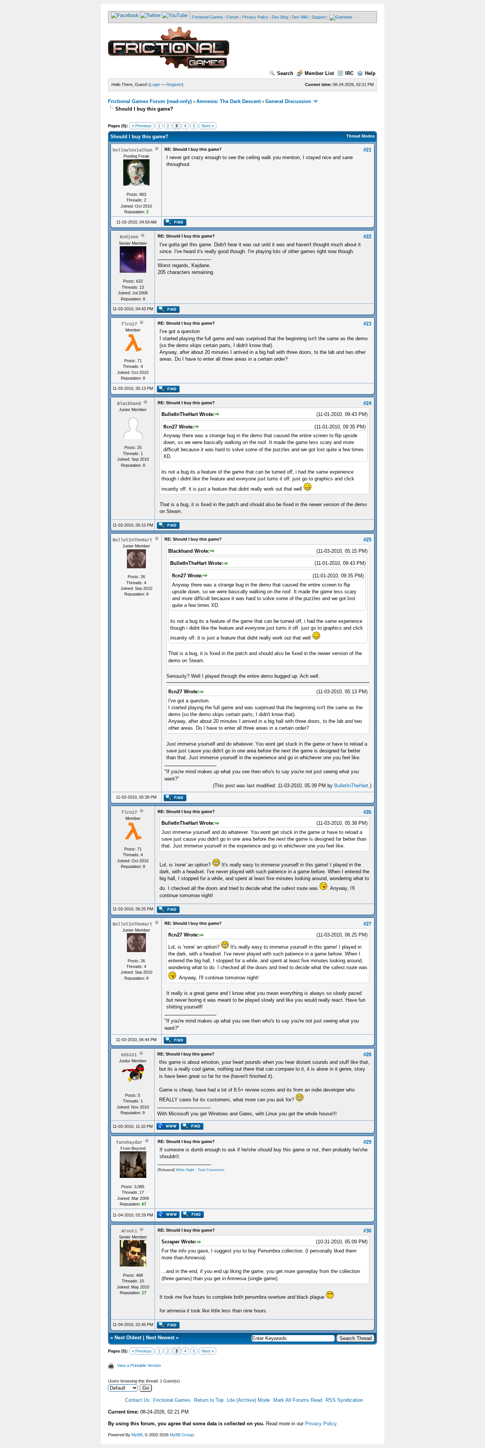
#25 (367, 540)
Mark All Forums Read (297, 1400)
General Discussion (288, 101)
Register (174, 84)
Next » (208, 126)
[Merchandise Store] (340, 17)
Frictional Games (207, 17)
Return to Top (209, 1400)
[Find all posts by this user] (174, 224)
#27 (367, 924)
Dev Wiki (300, 17)
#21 (367, 150)
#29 (367, 1142)
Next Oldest (127, 1337)
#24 (367, 403)
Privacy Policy (255, 17)
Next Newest (160, 1337)
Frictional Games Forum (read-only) (150, 101)
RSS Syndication (344, 1400)
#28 (367, 1054)
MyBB (136, 1434)
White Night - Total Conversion (200, 1170)
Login (155, 84)
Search (285, 73)
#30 (367, 1231)
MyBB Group (182, 1434)
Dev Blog (280, 17)
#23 (367, 324)
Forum (233, 17)
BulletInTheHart (351, 785)
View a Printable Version (139, 1365)
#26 (367, 812)
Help (370, 73)
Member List (319, 73)
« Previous (142, 126)
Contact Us (137, 1400)
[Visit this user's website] (167, 1128)
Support (318, 17)
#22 (367, 236)
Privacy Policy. (321, 1423)
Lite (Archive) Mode (248, 1400)
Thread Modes (360, 136)
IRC (349, 73)
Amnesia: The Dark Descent (228, 101)
